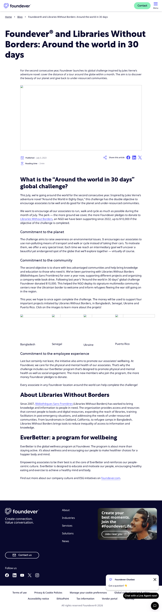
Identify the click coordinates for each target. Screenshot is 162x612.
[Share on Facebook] (128, 157)
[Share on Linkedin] (134, 157)
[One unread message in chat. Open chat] (155, 606)
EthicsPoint (63, 598)
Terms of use (19, 592)
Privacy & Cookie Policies (48, 592)
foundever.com (110, 478)
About (66, 510)
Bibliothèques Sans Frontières (54, 404)
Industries (68, 518)
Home (8, 16)
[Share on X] (140, 157)
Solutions (68, 533)
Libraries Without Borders (36, 219)
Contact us (25, 555)
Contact (142, 5)
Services (67, 525)
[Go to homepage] (17, 5)
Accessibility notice (38, 598)
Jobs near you (114, 534)
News (65, 541)
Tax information (85, 598)
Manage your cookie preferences (88, 592)
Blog (19, 16)
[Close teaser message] (155, 579)
